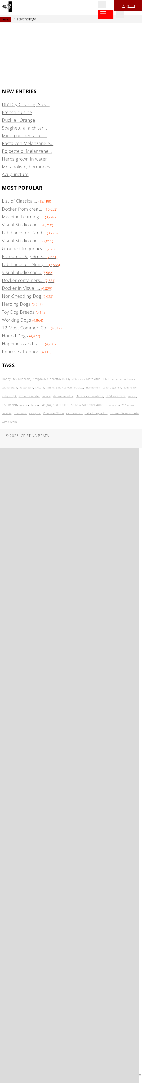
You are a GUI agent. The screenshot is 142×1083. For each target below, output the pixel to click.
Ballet (65, 379)
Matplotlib (93, 379)
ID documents (20, 413)
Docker (34, 404)
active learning (112, 405)
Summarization (93, 405)
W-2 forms (127, 404)
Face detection (74, 413)
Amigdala (39, 379)
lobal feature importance (118, 379)
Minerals (24, 379)
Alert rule (24, 405)
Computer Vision (53, 413)
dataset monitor (63, 396)
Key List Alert (9, 404)
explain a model (29, 396)
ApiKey (75, 405)
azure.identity (93, 387)
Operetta (53, 379)
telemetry (46, 396)
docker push (26, 387)
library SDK (35, 413)
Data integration (96, 413)
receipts (6, 413)
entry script (9, 396)
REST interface (116, 396)
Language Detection (54, 405)
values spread (9, 387)
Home (6, 19)
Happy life (9, 379)
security (132, 396)
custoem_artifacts (72, 387)
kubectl (50, 387)
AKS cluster (78, 379)
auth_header (130, 387)
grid (58, 387)
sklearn (40, 387)
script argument (112, 387)
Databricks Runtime (89, 396)
